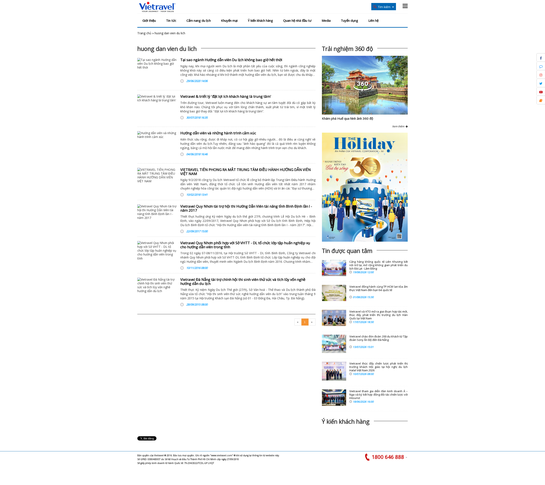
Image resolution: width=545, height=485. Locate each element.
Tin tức (171, 20)
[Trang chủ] (157, 7)
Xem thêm (399, 126)
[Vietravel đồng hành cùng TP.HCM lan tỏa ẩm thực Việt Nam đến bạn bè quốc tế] (334, 293)
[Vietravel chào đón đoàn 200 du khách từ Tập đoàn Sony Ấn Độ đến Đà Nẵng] (334, 344)
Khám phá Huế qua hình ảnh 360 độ (347, 118)
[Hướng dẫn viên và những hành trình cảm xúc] (157, 144)
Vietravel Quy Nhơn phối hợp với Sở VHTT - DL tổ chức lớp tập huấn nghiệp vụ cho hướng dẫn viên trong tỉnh (245, 244)
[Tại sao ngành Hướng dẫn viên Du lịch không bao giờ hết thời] (157, 71)
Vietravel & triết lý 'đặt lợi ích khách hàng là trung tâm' (225, 96)
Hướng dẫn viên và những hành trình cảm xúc (218, 133)
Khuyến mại (229, 20)
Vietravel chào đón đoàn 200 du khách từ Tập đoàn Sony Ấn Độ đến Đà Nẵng (378, 338)
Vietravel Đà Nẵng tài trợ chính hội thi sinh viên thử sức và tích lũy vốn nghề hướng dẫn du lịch (242, 281)
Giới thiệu (149, 20)
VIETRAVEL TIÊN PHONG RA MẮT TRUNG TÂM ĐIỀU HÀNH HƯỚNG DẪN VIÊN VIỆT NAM (245, 171)
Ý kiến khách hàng (260, 20)
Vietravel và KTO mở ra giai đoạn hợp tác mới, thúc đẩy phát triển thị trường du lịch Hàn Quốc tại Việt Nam (378, 315)
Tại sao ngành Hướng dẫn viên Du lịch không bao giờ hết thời (231, 59)
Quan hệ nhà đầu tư (297, 20)
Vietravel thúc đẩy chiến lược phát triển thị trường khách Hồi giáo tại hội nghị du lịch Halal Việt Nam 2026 (378, 367)
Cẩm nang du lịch (198, 20)
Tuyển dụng (349, 20)
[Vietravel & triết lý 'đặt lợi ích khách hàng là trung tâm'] (157, 108)
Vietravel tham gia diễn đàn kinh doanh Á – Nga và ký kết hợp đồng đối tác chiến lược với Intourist (378, 394)
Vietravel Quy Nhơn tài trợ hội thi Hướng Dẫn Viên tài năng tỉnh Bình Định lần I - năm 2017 (246, 208)
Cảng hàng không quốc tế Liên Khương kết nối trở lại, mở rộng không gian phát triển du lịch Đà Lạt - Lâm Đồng (378, 265)
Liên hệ (373, 20)
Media (326, 20)
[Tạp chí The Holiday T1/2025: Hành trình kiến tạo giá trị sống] (365, 187)
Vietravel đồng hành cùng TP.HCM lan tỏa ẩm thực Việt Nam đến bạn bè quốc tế (378, 288)
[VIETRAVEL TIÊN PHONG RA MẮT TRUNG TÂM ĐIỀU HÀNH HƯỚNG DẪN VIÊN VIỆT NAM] (157, 181)
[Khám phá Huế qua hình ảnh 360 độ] (363, 90)
